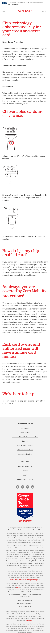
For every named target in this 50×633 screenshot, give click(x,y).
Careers (25, 470)
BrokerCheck (29, 620)
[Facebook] (17, 487)
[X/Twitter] (27, 487)
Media (25, 475)
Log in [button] (44, 11)
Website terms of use (25, 450)
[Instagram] (22, 487)
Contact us (25, 428)
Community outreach (25, 479)
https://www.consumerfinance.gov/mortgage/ (25, 580)
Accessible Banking (25, 454)
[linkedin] (32, 487)
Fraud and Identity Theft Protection (25, 437)
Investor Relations (25, 466)
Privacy (25, 441)
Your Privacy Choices (25, 445)
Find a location (25, 432)
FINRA (18, 588)
